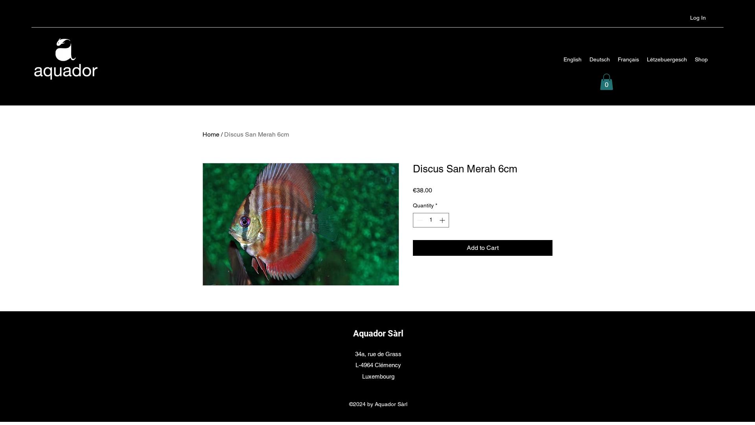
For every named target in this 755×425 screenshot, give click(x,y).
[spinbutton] (431, 220)
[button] (606, 82)
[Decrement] (419, 220)
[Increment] (443, 220)
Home (211, 134)
